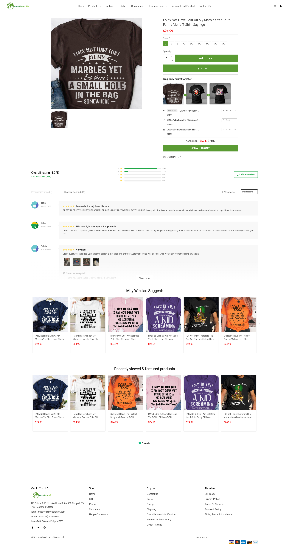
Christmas (94, 509)
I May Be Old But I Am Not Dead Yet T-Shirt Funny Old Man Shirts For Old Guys (163, 338)
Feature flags (156, 6)
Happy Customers (98, 514)
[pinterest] (45, 527)
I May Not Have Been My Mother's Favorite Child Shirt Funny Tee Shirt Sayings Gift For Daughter (88, 338)
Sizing (150, 504)
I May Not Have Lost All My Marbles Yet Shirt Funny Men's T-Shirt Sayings (189, 111)
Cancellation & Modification (161, 514)
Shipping (151, 509)
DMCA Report (202, 537)
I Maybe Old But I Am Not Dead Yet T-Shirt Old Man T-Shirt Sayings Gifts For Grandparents (125, 338)
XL (184, 44)
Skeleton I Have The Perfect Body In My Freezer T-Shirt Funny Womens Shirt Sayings (237, 338)
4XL (207, 44)
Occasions (137, 6)
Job (123, 6)
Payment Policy (213, 509)
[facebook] (33, 527)
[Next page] (259, 324)
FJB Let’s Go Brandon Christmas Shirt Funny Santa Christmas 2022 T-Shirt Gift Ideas (183, 120)
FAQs (150, 499)
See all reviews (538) (41, 176)
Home (81, 6)
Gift (91, 499)
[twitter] (39, 527)
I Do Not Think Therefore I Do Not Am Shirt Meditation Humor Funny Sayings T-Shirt (201, 338)
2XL (191, 44)
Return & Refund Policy (159, 519)
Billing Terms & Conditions (218, 514)
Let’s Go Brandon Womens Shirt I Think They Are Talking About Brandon (183, 129)
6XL (223, 44)
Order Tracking (154, 524)
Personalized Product (183, 6)
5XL (215, 44)
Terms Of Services (214, 504)
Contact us (152, 494)
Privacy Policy (212, 499)
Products (93, 6)
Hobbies (109, 6)
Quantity (167, 51)
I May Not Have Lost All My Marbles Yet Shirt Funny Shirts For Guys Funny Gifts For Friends (50, 338)
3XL (199, 44)
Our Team (210, 494)
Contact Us (205, 6)
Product (93, 504)
